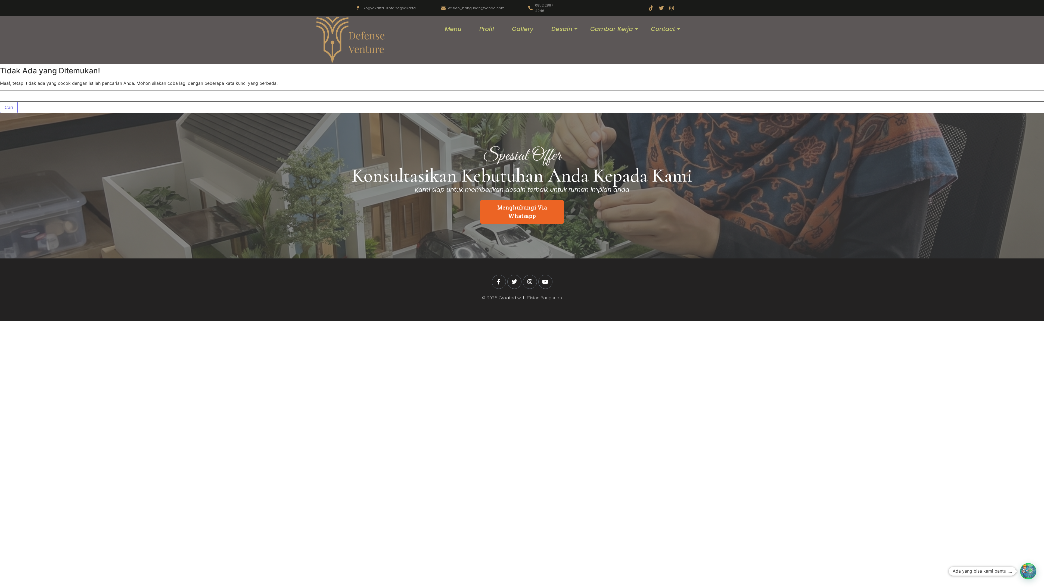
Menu (453, 29)
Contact (663, 29)
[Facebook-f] (499, 282)
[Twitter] (661, 8)
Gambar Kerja (611, 29)
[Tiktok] (651, 8)
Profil (486, 29)
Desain (561, 29)
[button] (1028, 571)
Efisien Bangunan (544, 298)
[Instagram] (671, 8)
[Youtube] (545, 282)
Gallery (522, 29)
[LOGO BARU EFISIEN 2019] (350, 40)
